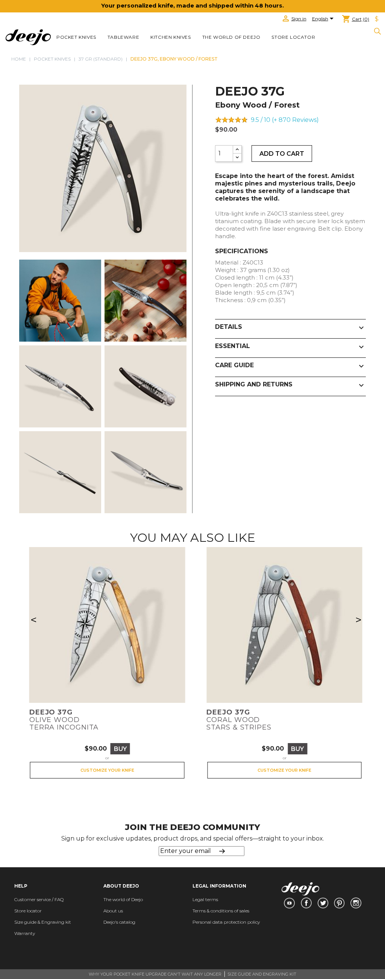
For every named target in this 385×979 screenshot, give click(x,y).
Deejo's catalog (119, 922)
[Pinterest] (339, 903)
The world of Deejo (231, 37)
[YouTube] (289, 903)
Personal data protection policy (226, 922)
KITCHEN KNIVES (170, 37)
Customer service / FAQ (39, 899)
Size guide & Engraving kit (42, 922)
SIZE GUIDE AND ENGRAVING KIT (261, 974)
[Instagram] (356, 903)
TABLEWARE (123, 37)
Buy (120, 748)
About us (113, 911)
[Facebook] (306, 903)
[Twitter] (323, 903)
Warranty (24, 933)
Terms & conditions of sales (220, 911)
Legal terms (205, 899)
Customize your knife (107, 770)
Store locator (293, 37)
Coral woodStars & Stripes (238, 719)
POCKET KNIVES (76, 37)
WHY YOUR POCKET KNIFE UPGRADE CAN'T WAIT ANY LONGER (155, 974)
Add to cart (281, 153)
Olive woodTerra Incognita (64, 719)
